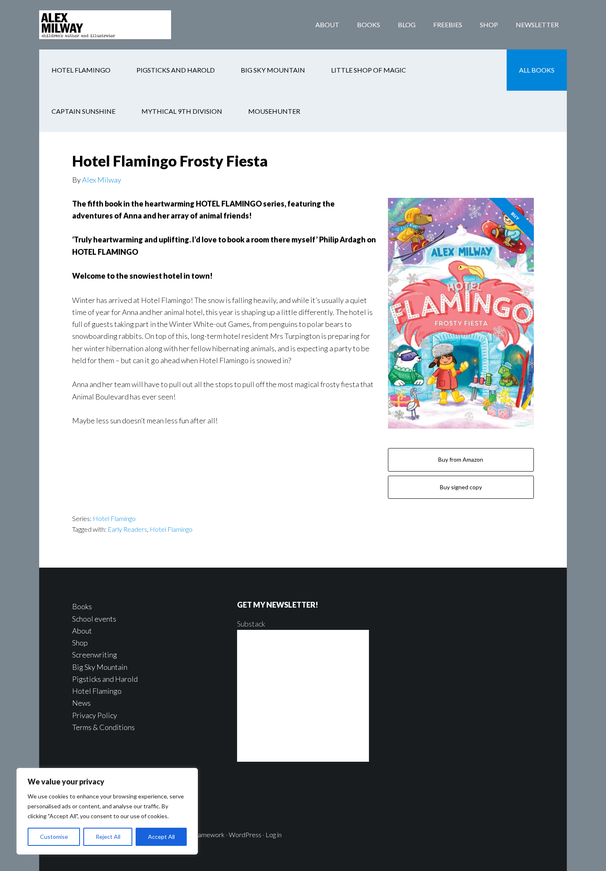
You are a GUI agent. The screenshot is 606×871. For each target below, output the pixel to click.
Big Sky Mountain (99, 666)
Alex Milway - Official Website (105, 24)
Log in (273, 834)
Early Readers (127, 529)
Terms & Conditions (103, 727)
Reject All (108, 836)
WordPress (245, 834)
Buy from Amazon (460, 459)
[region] (107, 811)
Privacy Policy (94, 715)
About (82, 630)
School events (94, 618)
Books (82, 606)
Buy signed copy (461, 487)
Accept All (161, 836)
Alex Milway (101, 179)
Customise (54, 836)
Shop (80, 642)
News (81, 702)
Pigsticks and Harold (105, 678)
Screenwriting (94, 654)
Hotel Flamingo (114, 518)
